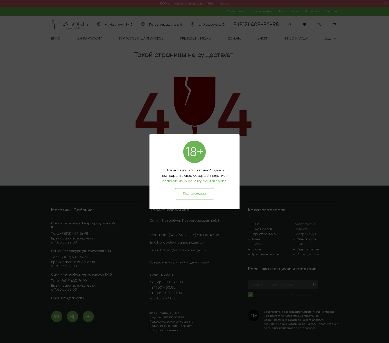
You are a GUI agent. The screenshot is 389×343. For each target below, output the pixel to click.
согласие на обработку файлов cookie (194, 181)
